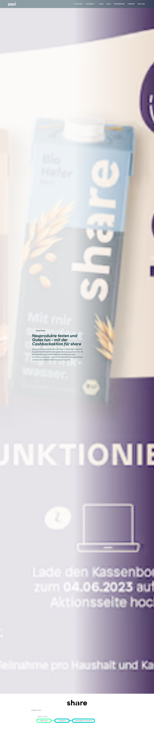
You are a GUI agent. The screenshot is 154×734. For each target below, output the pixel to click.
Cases (101, 4)
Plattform (78, 4)
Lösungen (90, 4)
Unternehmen (119, 4)
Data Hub (141, 4)
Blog (109, 4)
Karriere (131, 4)
